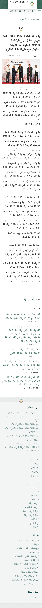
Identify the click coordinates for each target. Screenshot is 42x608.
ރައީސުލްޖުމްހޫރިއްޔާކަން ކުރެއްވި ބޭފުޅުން (25, 424)
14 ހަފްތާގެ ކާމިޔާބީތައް (30, 584)
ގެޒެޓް (36, 597)
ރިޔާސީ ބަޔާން (33, 480)
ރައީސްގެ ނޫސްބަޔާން (31, 507)
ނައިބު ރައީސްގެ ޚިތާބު (31, 515)
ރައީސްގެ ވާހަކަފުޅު (32, 484)
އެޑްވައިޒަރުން (34, 552)
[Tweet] (29, 299)
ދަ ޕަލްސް (35, 499)
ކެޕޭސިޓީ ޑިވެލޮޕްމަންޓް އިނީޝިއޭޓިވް (26, 576)
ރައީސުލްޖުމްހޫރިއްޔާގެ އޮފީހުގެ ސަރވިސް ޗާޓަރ (22, 436)
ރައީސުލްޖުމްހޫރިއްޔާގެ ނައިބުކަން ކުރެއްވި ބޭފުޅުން (22, 428)
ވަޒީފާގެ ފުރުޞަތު (32, 440)
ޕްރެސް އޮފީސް (24, 19)
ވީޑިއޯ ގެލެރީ (34, 523)
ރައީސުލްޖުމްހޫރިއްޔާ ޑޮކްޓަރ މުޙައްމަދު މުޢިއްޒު (23, 413)
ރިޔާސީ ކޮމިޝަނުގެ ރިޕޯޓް (30, 488)
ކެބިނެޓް (36, 544)
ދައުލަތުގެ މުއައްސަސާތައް (30, 560)
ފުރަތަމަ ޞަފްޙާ (35, 19)
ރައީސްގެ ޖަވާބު (33, 476)
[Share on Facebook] (33, 299)
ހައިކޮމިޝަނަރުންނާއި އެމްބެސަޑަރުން (26, 556)
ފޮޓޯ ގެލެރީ (35, 519)
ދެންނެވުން (35, 472)
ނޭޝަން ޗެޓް (34, 495)
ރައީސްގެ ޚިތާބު (33, 503)
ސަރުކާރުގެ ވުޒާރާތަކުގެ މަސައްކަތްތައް (26, 564)
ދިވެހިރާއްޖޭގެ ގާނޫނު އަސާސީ (28, 540)
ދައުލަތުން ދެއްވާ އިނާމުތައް (29, 572)
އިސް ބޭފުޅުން (34, 432)
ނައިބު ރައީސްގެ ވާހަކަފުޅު (29, 511)
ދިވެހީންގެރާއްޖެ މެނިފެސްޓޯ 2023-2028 (25, 580)
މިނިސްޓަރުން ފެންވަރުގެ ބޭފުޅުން (27, 548)
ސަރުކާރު (35, 527)
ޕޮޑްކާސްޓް (35, 492)
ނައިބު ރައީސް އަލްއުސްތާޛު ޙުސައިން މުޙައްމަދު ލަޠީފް (22, 419)
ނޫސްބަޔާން (35, 468)
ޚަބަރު (16, 19)
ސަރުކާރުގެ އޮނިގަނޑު (31, 568)
